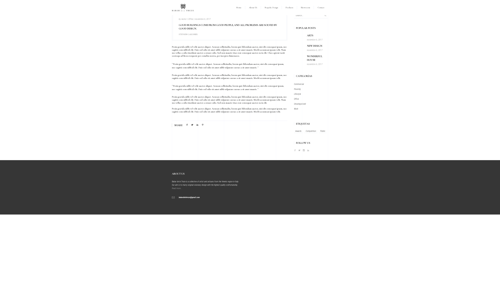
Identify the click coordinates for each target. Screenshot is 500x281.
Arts (310, 35)
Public (322, 131)
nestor (184, 19)
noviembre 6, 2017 (203, 19)
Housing (297, 89)
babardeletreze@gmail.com (189, 197)
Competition (311, 131)
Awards (298, 131)
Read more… (177, 188)
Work (296, 109)
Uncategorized (300, 104)
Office (190, 19)
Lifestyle (297, 94)
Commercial (299, 84)
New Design (314, 45)
